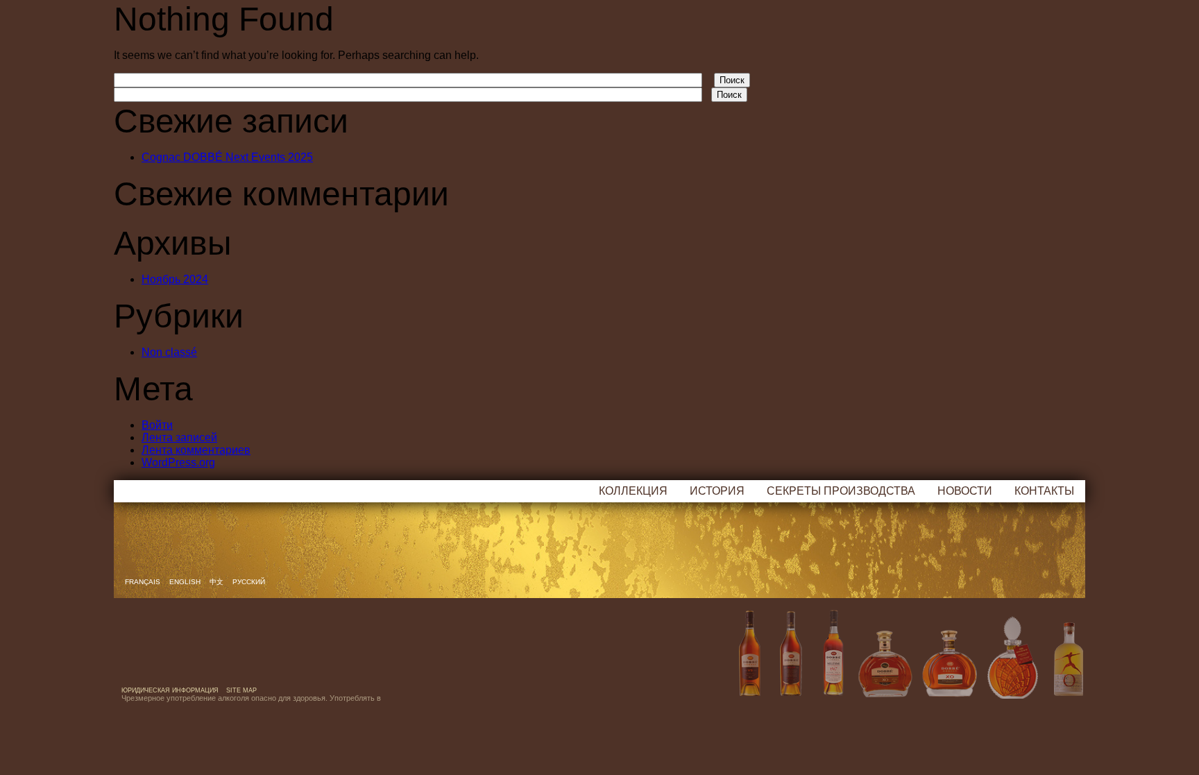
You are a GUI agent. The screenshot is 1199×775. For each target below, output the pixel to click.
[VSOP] (791, 661)
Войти (157, 425)
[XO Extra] (885, 661)
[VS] (749, 661)
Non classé (169, 352)
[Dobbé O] (1064, 661)
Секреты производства (841, 491)
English (186, 582)
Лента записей (179, 437)
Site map (241, 690)
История (717, 491)
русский (248, 582)
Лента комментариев (196, 450)
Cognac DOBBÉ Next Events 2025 (227, 157)
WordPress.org (178, 462)
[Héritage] (1012, 661)
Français (143, 582)
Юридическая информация (170, 690)
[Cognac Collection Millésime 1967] (832, 661)
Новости (964, 491)
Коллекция (633, 491)
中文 (218, 582)
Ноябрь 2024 (175, 279)
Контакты (1044, 491)
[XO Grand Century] (949, 661)
